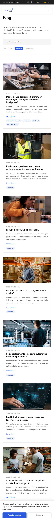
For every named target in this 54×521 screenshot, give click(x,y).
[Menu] (47, 10)
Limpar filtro (29, 48)
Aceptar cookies (14, 515)
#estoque (27, 121)
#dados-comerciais (13, 121)
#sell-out (36, 121)
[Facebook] (38, 2)
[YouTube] (35, 2)
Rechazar (39, 515)
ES (47, 2)
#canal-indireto (12, 124)
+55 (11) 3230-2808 (12, 2)
